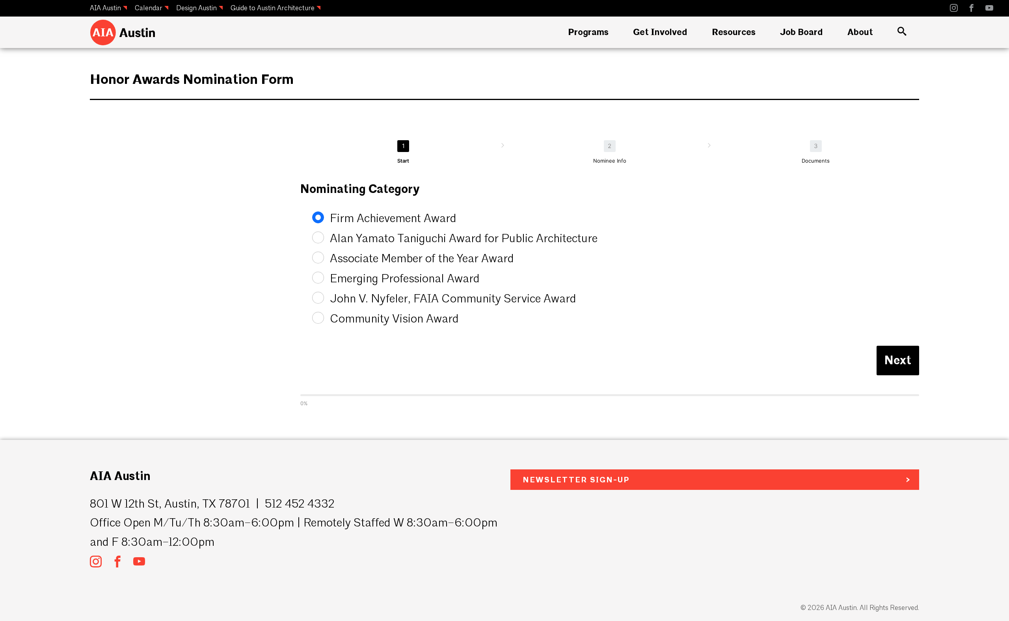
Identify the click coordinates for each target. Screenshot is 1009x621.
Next (897, 360)
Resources (734, 32)
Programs (588, 32)
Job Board (801, 32)
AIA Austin (105, 8)
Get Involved (660, 32)
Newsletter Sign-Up (576, 479)
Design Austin (196, 8)
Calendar (148, 8)
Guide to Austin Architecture (273, 8)
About (860, 32)
